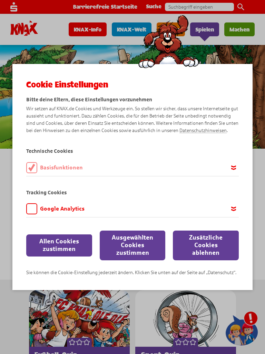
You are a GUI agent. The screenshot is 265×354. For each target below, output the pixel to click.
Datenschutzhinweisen (203, 130)
